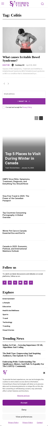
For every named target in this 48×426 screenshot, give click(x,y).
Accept (24, 402)
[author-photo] (13, 65)
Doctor (6, 65)
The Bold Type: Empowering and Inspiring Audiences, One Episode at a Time (22, 354)
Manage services (23, 396)
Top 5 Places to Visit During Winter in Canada (23, 158)
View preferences (24, 417)
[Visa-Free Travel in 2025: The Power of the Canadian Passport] (39, 198)
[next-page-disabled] (8, 84)
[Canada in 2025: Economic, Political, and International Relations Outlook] (39, 248)
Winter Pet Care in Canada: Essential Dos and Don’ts (15, 232)
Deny (24, 409)
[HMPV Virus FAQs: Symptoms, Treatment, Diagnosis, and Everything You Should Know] (39, 181)
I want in (22, 101)
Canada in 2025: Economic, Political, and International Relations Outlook (15, 248)
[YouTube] (20, 283)
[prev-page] (4, 84)
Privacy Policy (13, 422)
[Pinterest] (31, 283)
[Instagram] (10, 283)
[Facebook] (5, 283)
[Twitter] (15, 283)
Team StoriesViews (12, 168)
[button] (44, 373)
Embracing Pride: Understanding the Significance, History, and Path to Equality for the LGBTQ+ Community (23, 364)
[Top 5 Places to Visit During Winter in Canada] (24, 142)
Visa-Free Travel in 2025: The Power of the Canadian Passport (16, 198)
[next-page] (41, 118)
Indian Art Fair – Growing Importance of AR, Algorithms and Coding (23, 346)
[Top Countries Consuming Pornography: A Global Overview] (39, 215)
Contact (40, 422)
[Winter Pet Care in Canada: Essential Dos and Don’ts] (39, 231)
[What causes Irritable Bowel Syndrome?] (24, 40)
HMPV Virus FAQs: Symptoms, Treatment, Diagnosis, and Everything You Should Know (16, 181)
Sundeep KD (19, 65)
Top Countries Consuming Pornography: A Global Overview (14, 215)
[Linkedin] (26, 283)
